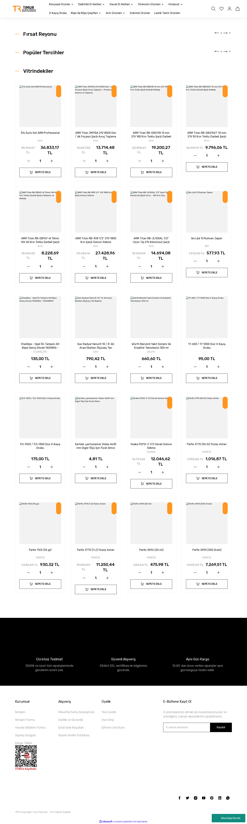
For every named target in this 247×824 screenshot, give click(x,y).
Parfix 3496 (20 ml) (151, 549)
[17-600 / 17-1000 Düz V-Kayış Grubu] (207, 317)
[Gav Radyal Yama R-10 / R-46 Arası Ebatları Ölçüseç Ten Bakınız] (96, 317)
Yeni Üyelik (108, 712)
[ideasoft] (106, 821)
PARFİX (206, 452)
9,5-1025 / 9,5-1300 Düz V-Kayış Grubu (40, 446)
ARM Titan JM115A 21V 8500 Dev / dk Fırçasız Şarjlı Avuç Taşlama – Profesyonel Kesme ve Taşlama (95, 134)
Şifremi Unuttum (113, 727)
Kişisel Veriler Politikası (73, 735)
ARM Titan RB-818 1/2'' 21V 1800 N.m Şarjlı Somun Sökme (95, 240)
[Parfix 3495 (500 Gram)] (207, 523)
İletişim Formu (25, 720)
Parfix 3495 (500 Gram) (206, 549)
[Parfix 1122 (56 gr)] (40, 523)
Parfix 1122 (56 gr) (40, 549)
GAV (95, 351)
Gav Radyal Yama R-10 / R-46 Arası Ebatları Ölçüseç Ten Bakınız (95, 346)
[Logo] (24, 9)
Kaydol (221, 727)
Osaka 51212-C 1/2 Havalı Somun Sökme (151, 446)
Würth (151, 351)
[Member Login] (230, 9)
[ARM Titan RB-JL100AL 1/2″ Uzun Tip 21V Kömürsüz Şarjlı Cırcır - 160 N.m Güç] (151, 212)
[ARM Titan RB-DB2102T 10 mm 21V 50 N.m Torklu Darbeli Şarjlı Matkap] (207, 106)
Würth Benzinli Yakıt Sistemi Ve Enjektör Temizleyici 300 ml (151, 345)
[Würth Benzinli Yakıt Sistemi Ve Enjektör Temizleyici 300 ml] (151, 317)
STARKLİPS (40, 351)
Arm (40, 140)
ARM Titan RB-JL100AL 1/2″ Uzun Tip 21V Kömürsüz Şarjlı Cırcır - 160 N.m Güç (151, 240)
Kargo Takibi (23, 743)
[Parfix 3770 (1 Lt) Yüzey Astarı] (96, 523)
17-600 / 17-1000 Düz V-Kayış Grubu (206, 345)
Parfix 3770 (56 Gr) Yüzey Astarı (207, 444)
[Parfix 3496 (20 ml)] (151, 523)
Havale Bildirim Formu (30, 727)
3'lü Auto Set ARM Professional (40, 132)
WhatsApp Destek (230, 818)
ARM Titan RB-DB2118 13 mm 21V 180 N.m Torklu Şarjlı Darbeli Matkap (151, 134)
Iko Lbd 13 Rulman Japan (206, 238)
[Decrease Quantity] (28, 161)
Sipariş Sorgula (25, 735)
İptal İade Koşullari (71, 727)
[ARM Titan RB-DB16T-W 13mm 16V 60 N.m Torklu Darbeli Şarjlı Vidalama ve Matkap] (40, 212)
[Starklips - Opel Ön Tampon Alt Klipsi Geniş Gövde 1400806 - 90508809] (40, 317)
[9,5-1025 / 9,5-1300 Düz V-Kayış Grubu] (40, 418)
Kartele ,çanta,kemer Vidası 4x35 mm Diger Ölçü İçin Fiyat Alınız (95, 446)
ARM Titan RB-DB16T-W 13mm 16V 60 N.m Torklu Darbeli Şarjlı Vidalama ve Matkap (40, 240)
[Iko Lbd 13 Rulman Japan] (207, 212)
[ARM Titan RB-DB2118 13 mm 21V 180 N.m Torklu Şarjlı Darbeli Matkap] (151, 106)
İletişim (20, 712)
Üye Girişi (107, 720)
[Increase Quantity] (51, 161)
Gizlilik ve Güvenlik (70, 720)
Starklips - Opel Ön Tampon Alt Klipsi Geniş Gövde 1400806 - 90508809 (40, 346)
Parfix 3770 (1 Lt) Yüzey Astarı (95, 549)
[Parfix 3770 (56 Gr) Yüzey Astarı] (207, 418)
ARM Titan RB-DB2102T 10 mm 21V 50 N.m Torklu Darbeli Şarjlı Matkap (206, 134)
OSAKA (151, 452)
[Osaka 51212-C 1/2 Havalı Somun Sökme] (151, 418)
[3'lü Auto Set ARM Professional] (40, 106)
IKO (207, 246)
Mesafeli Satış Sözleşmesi (76, 712)
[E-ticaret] (123, 821)
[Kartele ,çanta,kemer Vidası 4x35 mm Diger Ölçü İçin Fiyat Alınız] (96, 418)
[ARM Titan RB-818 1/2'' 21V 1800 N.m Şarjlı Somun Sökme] (96, 212)
